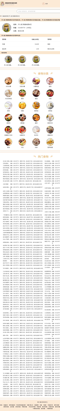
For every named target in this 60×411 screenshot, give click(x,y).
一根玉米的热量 (31, 406)
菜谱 (1, 405)
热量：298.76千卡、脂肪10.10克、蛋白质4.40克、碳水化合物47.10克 (23, 174)
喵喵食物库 (5, 16)
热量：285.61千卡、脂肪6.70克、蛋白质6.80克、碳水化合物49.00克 (23, 245)
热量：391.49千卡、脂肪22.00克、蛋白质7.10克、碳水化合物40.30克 (23, 393)
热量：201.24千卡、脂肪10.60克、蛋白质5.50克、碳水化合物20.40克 (23, 268)
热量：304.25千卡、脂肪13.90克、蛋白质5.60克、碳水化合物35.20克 (23, 208)
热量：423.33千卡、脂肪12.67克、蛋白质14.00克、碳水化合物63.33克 (23, 370)
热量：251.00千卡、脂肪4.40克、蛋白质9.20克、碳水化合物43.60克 (22, 280)
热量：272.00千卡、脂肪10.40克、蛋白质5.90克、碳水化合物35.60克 (23, 230)
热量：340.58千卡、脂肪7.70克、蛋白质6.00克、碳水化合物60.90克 (23, 379)
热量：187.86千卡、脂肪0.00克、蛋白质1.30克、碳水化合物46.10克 (22, 249)
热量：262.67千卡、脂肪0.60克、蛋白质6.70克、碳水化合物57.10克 (22, 364)
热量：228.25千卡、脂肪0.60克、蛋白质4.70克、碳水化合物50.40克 (23, 165)
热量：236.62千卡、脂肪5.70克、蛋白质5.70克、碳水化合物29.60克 (22, 161)
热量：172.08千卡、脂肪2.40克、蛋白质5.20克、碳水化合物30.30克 (22, 191)
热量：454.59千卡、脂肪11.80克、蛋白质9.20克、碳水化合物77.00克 (23, 204)
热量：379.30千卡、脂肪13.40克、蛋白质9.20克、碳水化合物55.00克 (23, 221)
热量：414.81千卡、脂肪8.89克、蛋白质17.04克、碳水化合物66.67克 (23, 338)
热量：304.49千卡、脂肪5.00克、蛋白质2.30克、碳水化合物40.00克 (23, 167)
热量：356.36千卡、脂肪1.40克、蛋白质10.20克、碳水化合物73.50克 (23, 172)
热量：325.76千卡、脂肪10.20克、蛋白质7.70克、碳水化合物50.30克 (23, 217)
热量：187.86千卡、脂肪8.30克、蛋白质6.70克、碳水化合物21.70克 (22, 193)
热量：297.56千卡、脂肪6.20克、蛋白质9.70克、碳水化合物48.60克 (22, 377)
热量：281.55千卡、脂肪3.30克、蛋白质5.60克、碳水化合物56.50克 (23, 362)
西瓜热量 (43, 408)
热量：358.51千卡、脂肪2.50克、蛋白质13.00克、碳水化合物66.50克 (23, 388)
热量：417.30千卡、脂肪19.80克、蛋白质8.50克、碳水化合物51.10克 (23, 200)
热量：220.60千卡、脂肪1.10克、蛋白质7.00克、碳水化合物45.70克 (22, 242)
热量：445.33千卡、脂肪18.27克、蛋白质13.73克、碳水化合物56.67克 (22, 188)
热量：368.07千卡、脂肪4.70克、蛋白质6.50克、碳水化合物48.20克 (23, 360)
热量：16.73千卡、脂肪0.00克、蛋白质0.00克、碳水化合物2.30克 (22, 181)
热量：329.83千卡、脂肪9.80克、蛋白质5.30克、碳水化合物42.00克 (23, 232)
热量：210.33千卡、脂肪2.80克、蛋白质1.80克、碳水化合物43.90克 (22, 252)
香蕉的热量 (6, 406)
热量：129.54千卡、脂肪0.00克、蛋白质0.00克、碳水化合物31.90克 (22, 335)
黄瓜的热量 (44, 406)
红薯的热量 (51, 406)
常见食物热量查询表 (21, 405)
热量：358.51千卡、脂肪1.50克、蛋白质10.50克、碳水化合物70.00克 (23, 302)
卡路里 (44, 405)
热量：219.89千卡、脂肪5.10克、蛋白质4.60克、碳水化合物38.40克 (22, 256)
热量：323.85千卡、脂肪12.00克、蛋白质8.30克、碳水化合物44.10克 (23, 197)
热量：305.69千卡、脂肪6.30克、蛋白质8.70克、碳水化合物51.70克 (22, 395)
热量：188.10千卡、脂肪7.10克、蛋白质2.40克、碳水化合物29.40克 (22, 184)
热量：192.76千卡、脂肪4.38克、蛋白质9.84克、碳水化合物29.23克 (22, 312)
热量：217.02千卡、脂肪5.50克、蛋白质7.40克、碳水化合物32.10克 (22, 332)
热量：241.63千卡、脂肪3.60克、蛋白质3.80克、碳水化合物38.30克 (23, 223)
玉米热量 (12, 406)
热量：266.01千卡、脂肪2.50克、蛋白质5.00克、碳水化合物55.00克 (23, 358)
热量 (41, 405)
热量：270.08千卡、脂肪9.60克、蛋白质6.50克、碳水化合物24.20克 (23, 247)
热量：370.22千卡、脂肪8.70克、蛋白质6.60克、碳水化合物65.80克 (23, 206)
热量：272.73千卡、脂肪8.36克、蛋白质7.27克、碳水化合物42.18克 (22, 342)
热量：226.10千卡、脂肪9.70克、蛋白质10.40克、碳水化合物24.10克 (23, 271)
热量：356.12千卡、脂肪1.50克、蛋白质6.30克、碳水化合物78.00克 (22, 260)
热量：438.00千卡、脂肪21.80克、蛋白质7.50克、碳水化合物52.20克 (23, 351)
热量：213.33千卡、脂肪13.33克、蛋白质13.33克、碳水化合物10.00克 (22, 309)
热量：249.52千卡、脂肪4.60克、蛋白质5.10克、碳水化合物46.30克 (22, 163)
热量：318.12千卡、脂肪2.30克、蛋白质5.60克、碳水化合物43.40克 (22, 347)
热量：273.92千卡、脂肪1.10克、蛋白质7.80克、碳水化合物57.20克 (22, 367)
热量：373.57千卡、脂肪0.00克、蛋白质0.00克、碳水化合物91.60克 (22, 325)
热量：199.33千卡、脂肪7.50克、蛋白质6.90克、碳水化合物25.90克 (22, 284)
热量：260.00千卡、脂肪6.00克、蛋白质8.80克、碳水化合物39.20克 (23, 239)
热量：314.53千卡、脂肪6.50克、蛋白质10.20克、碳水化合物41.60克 (23, 300)
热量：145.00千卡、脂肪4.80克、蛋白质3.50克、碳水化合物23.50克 (23, 273)
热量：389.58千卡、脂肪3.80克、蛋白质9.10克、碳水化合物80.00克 (23, 237)
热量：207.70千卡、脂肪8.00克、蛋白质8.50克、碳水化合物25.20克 (22, 265)
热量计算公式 (30, 405)
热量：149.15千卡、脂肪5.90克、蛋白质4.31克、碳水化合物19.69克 (22, 282)
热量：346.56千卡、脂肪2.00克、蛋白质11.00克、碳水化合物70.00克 (23, 291)
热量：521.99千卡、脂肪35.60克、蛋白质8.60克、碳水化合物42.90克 (23, 228)
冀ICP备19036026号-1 (42, 402)
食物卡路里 (56, 405)
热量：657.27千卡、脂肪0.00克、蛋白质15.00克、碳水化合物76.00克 (23, 202)
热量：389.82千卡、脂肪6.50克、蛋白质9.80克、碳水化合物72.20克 (23, 234)
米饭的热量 (17, 406)
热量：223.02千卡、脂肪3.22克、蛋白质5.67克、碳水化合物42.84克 (22, 340)
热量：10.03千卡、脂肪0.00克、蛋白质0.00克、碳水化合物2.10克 (22, 384)
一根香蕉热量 (49, 408)
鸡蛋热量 (39, 406)
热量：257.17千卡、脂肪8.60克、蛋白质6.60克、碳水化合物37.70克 (22, 286)
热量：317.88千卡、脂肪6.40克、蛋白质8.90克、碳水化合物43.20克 (22, 356)
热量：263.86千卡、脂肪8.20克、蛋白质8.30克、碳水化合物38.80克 (23, 391)
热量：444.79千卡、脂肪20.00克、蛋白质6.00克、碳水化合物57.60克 (23, 373)
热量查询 (6, 405)
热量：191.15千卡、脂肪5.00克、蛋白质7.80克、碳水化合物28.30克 (22, 215)
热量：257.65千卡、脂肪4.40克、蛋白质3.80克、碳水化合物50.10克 (22, 375)
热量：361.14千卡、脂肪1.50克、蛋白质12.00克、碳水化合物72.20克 (22, 297)
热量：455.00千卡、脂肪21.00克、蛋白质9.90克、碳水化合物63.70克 (23, 320)
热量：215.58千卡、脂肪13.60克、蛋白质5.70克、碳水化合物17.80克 (23, 226)
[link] (5, 16)
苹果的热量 (24, 406)
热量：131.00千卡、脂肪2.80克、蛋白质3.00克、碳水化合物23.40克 (22, 353)
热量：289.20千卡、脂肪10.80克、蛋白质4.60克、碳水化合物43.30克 (23, 178)
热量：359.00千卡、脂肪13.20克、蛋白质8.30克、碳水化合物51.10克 (23, 386)
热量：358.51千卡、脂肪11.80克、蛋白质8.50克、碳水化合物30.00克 (23, 304)
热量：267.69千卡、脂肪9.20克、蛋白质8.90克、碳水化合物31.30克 (22, 315)
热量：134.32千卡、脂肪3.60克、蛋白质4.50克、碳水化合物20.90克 (23, 176)
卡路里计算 (50, 405)
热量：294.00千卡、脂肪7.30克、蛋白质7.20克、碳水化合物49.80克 (22, 275)
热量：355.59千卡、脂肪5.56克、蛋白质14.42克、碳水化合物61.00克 (23, 327)
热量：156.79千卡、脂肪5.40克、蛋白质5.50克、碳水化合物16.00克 (22, 293)
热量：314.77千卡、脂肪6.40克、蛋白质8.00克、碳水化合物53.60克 (23, 330)
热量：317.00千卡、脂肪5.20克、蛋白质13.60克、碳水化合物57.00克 (23, 195)
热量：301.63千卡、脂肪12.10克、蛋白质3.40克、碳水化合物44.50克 (23, 323)
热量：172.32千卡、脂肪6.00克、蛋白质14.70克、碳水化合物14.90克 (23, 289)
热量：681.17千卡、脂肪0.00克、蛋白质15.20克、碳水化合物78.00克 (23, 349)
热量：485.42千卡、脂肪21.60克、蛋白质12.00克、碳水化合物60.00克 (22, 211)
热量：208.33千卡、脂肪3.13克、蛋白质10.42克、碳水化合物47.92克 (23, 382)
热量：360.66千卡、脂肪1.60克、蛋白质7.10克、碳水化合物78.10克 (22, 254)
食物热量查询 (12, 405)
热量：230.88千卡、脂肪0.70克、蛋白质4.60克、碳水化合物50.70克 (23, 295)
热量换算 (36, 405)
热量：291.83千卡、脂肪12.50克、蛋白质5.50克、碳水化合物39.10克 (23, 317)
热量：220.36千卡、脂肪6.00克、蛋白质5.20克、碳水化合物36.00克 (23, 345)
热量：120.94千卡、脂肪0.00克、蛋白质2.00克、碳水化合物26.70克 (22, 219)
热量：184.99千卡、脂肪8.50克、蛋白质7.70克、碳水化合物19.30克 (22, 258)
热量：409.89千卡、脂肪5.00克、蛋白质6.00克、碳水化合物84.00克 (23, 306)
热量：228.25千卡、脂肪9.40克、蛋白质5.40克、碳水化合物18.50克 (22, 263)
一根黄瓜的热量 (36, 408)
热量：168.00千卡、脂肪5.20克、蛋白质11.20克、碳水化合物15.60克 (23, 278)
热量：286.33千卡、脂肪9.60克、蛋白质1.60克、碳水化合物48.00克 (23, 170)
